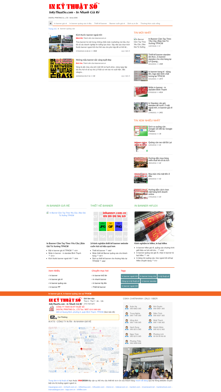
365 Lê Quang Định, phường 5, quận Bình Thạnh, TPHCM (79, 312)
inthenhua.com (85, 387)
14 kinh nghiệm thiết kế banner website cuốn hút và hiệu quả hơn (109, 244)
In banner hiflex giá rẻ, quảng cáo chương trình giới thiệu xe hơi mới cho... (155, 248)
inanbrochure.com (164, 387)
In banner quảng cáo (58, 283)
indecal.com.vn (122, 387)
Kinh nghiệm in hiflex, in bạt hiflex (150, 243)
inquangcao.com (55, 387)
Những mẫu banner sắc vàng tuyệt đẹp (93, 60)
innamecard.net (148, 387)
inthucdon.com (98, 387)
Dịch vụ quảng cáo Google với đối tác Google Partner (160, 129)
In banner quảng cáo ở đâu (80, 23)
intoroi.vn (110, 387)
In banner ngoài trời (130, 276)
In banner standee (149, 281)
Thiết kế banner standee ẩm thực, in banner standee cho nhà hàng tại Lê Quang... (159, 58)
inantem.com (135, 387)
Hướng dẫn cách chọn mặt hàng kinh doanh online (158, 192)
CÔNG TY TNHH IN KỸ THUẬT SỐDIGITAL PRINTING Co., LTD (70, 308)
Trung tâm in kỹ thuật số (58, 380)
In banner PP (54, 287)
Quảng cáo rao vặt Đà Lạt (160, 142)
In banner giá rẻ (60, 23)
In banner (53, 275)
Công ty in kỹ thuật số (130, 281)
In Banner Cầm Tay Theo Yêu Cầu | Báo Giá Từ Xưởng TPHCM (159, 41)
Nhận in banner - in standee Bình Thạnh (157, 88)
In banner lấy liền (99, 283)
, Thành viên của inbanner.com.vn (91, 38)
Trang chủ (52, 29)
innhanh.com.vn (70, 387)
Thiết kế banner (100, 23)
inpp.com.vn (70, 389)
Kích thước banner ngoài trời (89, 35)
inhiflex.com (82, 389)
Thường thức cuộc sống (150, 23)
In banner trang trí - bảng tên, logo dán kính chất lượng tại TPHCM (159, 74)
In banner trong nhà (148, 276)
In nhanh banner (99, 279)
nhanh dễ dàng (141, 380)
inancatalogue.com (56, 389)
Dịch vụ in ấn (133, 23)
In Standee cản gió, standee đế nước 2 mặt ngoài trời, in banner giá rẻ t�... (160, 106)
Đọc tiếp (125, 51)
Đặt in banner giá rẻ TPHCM (60, 250)
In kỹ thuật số (163, 276)
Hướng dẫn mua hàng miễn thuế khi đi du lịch (158, 159)
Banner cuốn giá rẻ (117, 23)
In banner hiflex (146, 205)
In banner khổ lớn (99, 275)
